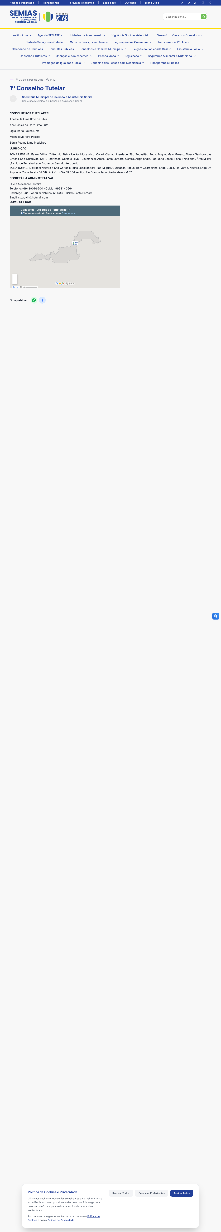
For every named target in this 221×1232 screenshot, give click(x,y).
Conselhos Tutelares (33, 56)
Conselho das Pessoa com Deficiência (115, 63)
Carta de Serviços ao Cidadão (45, 42)
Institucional (20, 35)
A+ (196, 2)
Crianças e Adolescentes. (72, 56)
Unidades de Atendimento (86, 35)
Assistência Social (188, 49)
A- (182, 2)
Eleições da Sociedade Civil (150, 49)
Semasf (162, 35)
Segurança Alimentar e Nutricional (170, 56)
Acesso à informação (22, 2)
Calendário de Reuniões (27, 49)
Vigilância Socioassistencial (130, 35)
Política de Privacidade (60, 1220)
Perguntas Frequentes (81, 2)
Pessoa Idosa (107, 56)
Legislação (109, 2)
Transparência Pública (172, 42)
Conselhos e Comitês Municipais (101, 49)
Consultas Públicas (61, 49)
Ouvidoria (130, 2)
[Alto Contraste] (203, 2)
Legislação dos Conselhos (131, 42)
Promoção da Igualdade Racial (61, 63)
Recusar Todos (120, 1193)
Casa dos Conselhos (186, 35)
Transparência (51, 2)
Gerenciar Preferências (151, 1193)
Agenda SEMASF (48, 35)
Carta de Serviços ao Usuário (89, 42)
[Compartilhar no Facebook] (42, 300)
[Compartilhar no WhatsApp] (34, 300)
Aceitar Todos (182, 1193)
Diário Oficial (152, 2)
